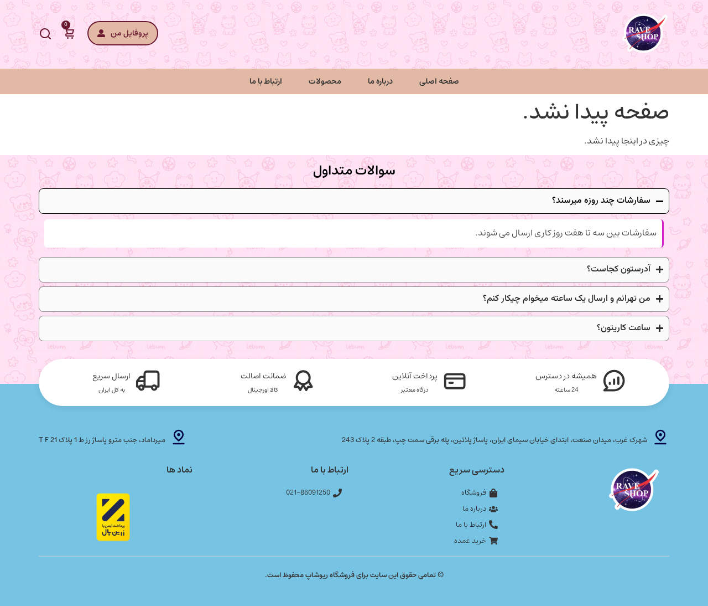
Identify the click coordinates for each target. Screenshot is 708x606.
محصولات (325, 81)
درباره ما (380, 81)
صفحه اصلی (439, 81)
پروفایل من (129, 33)
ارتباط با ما (265, 81)
